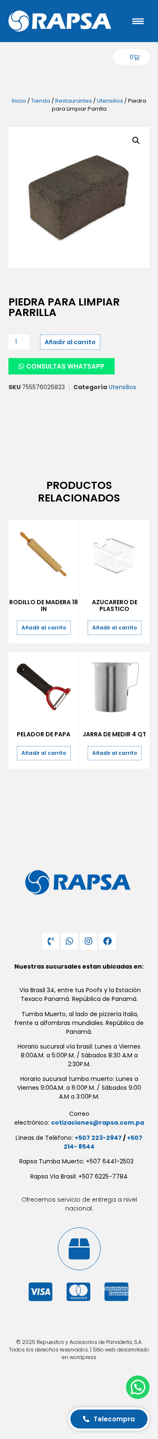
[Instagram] (88, 941)
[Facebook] (107, 941)
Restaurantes (73, 101)
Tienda (40, 101)
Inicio (19, 101)
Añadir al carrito (70, 342)
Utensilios (110, 101)
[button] (136, 140)
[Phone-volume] (50, 941)
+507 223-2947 (98, 1138)
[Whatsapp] (69, 941)
